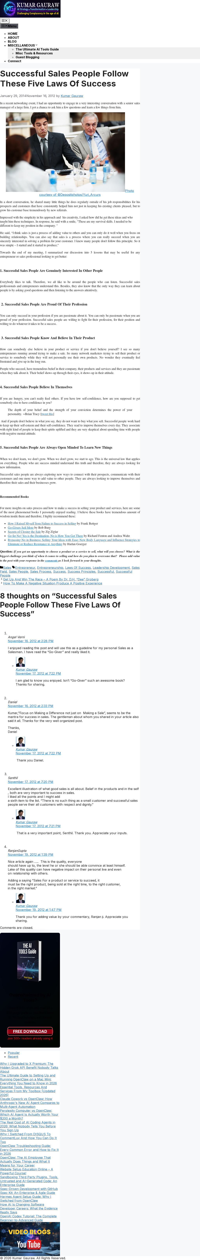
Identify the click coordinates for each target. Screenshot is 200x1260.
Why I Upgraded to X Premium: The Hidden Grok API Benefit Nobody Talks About (29, 1067)
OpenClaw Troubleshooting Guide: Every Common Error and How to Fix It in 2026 (29, 1150)
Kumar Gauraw (26, 669)
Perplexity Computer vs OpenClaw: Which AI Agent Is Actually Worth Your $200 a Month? (29, 1114)
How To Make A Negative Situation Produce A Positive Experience (52, 583)
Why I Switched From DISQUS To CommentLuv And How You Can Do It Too (28, 1138)
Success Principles (82, 571)
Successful (105, 571)
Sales (7, 568)
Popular (14, 1053)
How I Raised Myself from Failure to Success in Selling (42, 523)
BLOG (12, 41)
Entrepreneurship (50, 568)
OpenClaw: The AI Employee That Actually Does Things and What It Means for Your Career (25, 1161)
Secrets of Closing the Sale (24, 531)
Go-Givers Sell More (21, 527)
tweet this (47, 414)
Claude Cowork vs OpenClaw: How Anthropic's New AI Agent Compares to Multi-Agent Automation (29, 1103)
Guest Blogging (27, 57)
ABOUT (13, 38)
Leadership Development (111, 568)
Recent (13, 1057)
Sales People (18, 571)
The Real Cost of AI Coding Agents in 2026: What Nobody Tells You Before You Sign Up (28, 1126)
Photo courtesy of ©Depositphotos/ (86, 193)
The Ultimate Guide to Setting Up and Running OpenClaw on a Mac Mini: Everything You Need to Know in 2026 (28, 1079)
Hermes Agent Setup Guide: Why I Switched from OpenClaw (25, 1198)
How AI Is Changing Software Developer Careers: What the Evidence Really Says (29, 1208)
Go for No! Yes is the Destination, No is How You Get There (45, 536)
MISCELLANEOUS (21, 45)
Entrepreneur (25, 568)
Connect (14, 61)
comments (51, 560)
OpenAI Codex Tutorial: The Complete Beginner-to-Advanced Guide (28, 1218)
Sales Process (40, 571)
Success (59, 571)
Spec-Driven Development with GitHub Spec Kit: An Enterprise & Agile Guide (29, 1191)
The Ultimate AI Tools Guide (37, 49)
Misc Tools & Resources (34, 53)
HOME (13, 34)
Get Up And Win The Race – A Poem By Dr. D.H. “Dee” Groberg (50, 579)
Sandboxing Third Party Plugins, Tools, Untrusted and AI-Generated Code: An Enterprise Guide (29, 1181)
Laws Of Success (78, 568)
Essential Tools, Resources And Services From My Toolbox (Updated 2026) (27, 1091)
